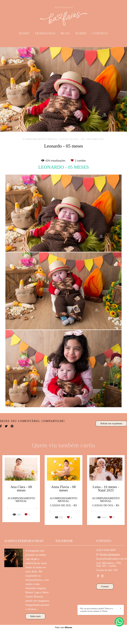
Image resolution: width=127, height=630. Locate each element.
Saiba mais (35, 616)
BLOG (65, 33)
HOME (24, 33)
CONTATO (100, 33)
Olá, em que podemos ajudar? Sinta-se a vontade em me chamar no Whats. (96, 609)
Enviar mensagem (110, 554)
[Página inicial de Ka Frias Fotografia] (63, 15)
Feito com (63, 627)
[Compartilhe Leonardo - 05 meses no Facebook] (1, 426)
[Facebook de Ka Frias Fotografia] (98, 576)
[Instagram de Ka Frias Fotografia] (102, 576)
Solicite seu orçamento (111, 423)
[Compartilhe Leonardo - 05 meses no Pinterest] (12, 426)
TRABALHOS (45, 33)
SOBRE (81, 33)
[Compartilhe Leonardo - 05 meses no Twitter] (6, 426)
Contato (105, 586)
